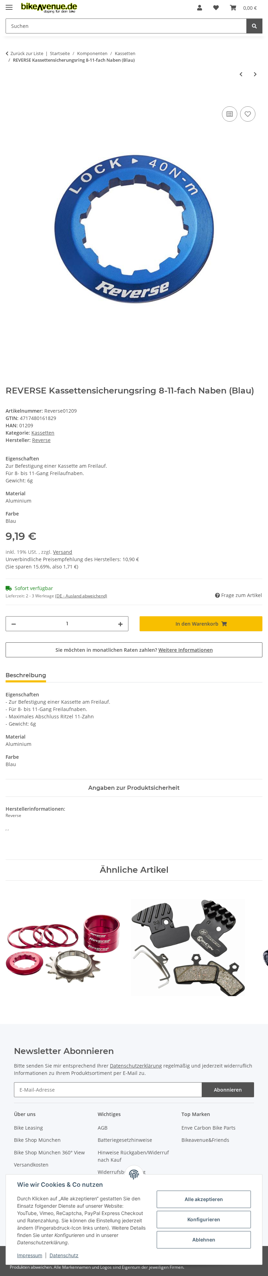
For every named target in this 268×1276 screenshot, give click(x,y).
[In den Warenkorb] (11, 97)
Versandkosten (31, 1164)
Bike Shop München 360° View (49, 1152)
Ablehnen (203, 1240)
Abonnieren (228, 1089)
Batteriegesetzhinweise (125, 1140)
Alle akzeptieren (204, 1199)
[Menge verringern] (13, 624)
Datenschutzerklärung (136, 1065)
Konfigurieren (203, 1219)
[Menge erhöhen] (120, 624)
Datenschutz (64, 1255)
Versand (62, 552)
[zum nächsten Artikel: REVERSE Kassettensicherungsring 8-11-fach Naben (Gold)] (255, 74)
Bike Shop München (37, 1140)
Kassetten (42, 432)
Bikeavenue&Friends (205, 1140)
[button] (200, 8)
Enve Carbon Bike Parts (208, 1127)
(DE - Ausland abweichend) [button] (81, 596)
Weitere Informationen (185, 650)
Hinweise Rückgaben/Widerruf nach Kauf (133, 1156)
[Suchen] (254, 25)
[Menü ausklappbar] (9, 4)
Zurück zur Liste (26, 53)
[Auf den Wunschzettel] (247, 114)
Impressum (29, 1255)
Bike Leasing (28, 1127)
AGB (102, 1127)
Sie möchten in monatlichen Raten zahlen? (134, 650)
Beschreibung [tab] (26, 675)
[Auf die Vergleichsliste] (229, 114)
